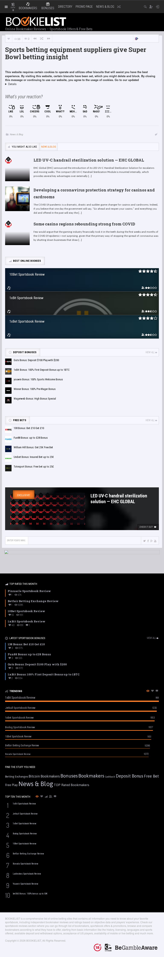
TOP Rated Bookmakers (71, 785)
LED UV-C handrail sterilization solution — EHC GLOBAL (89, 160)
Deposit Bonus (129, 775)
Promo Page (84, 7)
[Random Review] (41, 39)
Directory (65, 7)
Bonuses (69, 776)
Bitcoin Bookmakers (44, 776)
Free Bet (151, 776)
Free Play (11, 785)
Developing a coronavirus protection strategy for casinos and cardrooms (94, 193)
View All (150, 352)
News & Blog (105, 7)
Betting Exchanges (16, 776)
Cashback (110, 776)
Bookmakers (91, 776)
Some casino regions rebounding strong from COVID (84, 223)
